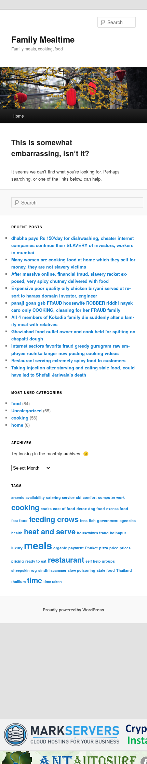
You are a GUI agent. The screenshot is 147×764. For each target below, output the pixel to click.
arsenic (17, 497)
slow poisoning (81, 570)
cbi (78, 497)
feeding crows (54, 519)
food (16, 403)
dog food (96, 508)
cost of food (64, 508)
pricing (17, 561)
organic (60, 547)
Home (18, 116)
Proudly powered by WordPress (73, 610)
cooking (19, 417)
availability (35, 497)
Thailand (124, 570)
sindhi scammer (52, 570)
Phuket (91, 547)
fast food (19, 520)
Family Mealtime (43, 39)
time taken (52, 581)
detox (82, 508)
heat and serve (50, 531)
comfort (90, 497)
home (17, 425)
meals (38, 545)
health (17, 532)
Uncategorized (26, 410)
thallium (18, 581)
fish (92, 520)
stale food (106, 570)
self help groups (100, 561)
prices (125, 547)
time (34, 580)
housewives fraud (93, 532)
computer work (111, 497)
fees (84, 520)
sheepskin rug (24, 570)
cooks (46, 508)
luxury (17, 547)
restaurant (66, 559)
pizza (103, 547)
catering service (60, 497)
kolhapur (118, 532)
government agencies (116, 520)
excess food (117, 508)
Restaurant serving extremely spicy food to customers (68, 360)
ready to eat (35, 561)
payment (76, 547)
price (113, 547)
